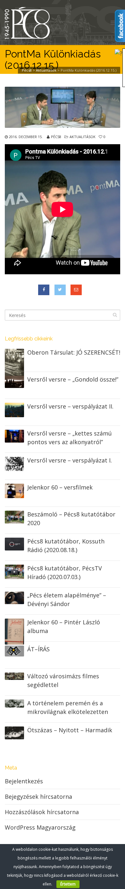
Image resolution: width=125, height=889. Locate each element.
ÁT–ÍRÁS (38, 649)
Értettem (68, 884)
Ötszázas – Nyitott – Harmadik (69, 730)
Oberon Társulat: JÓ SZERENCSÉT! (73, 352)
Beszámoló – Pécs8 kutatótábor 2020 (71, 518)
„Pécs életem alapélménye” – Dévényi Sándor (66, 599)
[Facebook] (43, 290)
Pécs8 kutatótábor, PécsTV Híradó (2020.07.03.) (64, 572)
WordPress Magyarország (40, 827)
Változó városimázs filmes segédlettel (63, 680)
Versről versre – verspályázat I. (69, 460)
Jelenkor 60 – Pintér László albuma (63, 626)
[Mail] (76, 290)
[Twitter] (60, 290)
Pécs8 (56, 136)
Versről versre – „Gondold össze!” (72, 379)
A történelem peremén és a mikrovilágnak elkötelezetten (67, 707)
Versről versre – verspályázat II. (70, 406)
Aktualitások (83, 136)
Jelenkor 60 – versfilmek (60, 487)
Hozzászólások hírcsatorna (42, 812)
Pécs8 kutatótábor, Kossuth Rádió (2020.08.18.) (65, 545)
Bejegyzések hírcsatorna (38, 796)
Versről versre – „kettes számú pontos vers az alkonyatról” (69, 437)
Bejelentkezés (24, 781)
